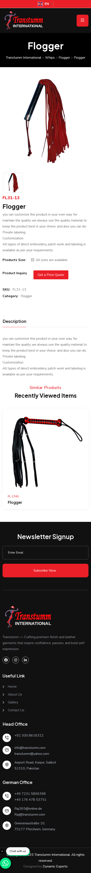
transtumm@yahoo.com (31, 753)
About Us (15, 694)
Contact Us (16, 710)
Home (12, 686)
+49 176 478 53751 (30, 799)
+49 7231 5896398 (30, 793)
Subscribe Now (44, 570)
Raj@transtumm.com (29, 814)
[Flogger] (45, 451)
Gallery (13, 702)
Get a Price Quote (51, 275)
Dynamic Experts (55, 866)
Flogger (26, 296)
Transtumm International (52, 854)
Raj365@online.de (28, 808)
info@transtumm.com (30, 747)
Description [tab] (14, 321)
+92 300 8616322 (29, 735)
